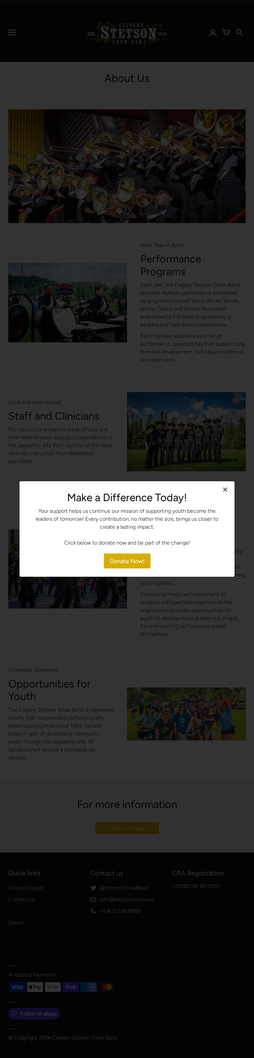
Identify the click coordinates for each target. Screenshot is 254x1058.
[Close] (225, 489)
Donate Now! (127, 561)
